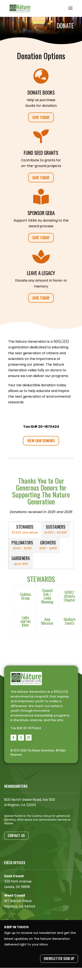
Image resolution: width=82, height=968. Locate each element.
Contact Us (16, 835)
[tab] (24, 529)
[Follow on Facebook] (13, 738)
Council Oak (47, 592)
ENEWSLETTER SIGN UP (59, 958)
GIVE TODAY (41, 117)
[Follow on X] (21, 738)
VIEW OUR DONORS (41, 440)
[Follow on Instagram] (29, 738)
